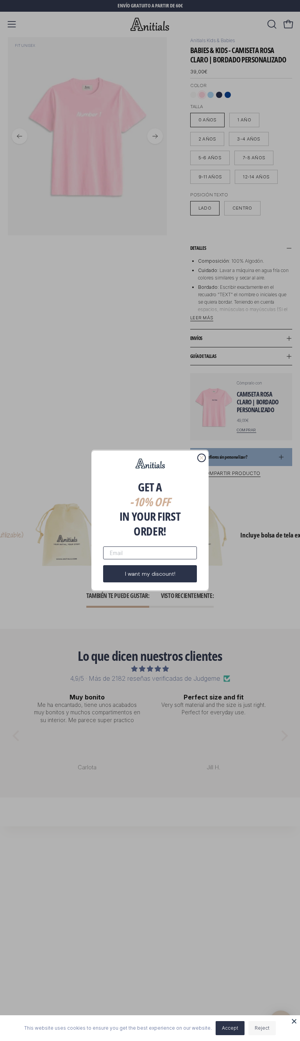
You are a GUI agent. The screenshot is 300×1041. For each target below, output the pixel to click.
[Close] (294, 1021)
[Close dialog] (201, 458)
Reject (262, 1028)
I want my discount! (150, 573)
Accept (230, 1028)
